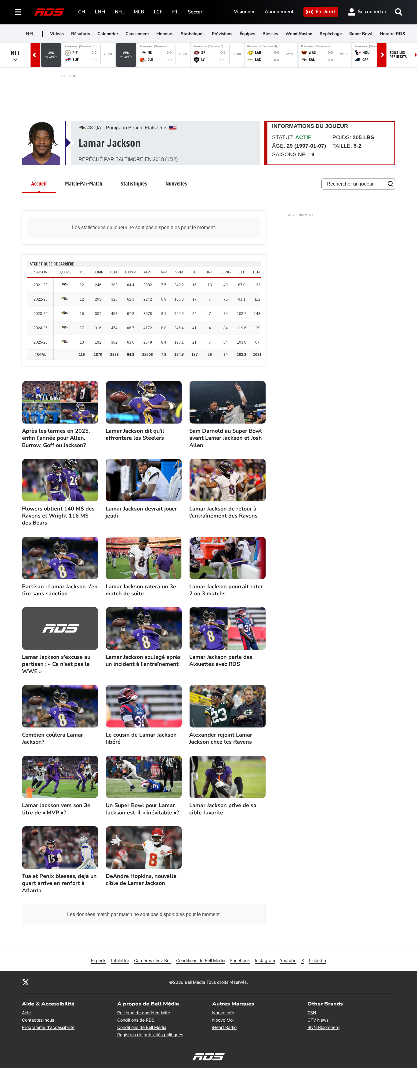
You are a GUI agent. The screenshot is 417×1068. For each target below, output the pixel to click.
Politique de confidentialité (143, 1012)
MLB (139, 12)
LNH (100, 12)
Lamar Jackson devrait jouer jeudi (141, 512)
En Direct (326, 11)
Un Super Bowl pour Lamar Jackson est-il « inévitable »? (142, 809)
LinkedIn (317, 960)
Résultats (80, 34)
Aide (26, 1012)
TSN (311, 1012)
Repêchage (331, 34)
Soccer (195, 12)
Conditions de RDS (135, 1020)
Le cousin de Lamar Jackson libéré (141, 738)
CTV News (317, 1020)
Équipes (247, 34)
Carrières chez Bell (152, 960)
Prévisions (222, 34)
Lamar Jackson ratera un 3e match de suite (141, 590)
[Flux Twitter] (25, 982)
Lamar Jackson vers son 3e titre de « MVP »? (56, 809)
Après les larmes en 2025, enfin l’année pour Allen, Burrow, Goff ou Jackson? (56, 438)
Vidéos (57, 34)
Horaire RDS (392, 34)
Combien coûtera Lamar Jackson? (52, 738)
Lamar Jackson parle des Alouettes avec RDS (220, 661)
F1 (175, 12)
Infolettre (120, 960)
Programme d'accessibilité (48, 1027)
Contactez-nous (38, 1020)
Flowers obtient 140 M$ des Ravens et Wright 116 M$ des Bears (58, 516)
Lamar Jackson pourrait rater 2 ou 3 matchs (226, 590)
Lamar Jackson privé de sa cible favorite (222, 809)
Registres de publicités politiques (150, 1034)
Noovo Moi (223, 1020)
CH (81, 12)
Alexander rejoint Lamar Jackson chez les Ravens (220, 738)
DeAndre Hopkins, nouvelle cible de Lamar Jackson (141, 880)
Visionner (244, 11)
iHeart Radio (224, 1027)
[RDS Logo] (49, 12)
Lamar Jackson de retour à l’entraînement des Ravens (223, 512)
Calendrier (107, 34)
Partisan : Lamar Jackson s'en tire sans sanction (60, 590)
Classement (137, 34)
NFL (119, 12)
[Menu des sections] (18, 12)
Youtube (288, 960)
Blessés (270, 34)
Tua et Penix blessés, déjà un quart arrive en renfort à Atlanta (59, 883)
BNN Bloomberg (323, 1027)
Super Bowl (360, 34)
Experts (98, 960)
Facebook (240, 960)
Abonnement (279, 11)
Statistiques (193, 34)
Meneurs (164, 34)
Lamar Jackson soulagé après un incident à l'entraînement (143, 661)
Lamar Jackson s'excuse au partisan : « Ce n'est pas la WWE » (56, 664)
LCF (158, 12)
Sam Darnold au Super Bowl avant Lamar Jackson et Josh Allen (225, 438)
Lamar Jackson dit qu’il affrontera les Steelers (135, 435)
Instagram (265, 960)
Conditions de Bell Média (200, 960)
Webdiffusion (298, 34)
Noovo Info (223, 1012)
